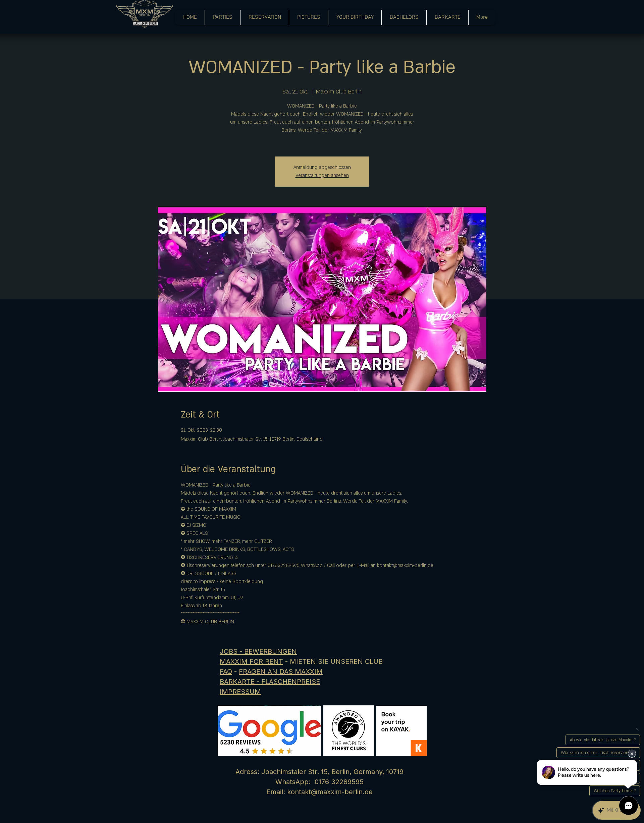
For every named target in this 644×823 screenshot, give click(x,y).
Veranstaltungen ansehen (322, 175)
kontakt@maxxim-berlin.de (330, 792)
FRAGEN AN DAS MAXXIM (281, 672)
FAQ (226, 672)
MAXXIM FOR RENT (251, 661)
